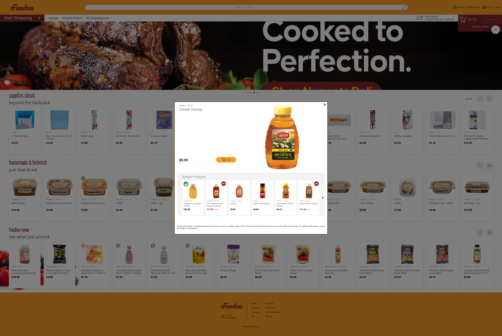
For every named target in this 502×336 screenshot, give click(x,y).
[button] (282, 136)
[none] (193, 197)
